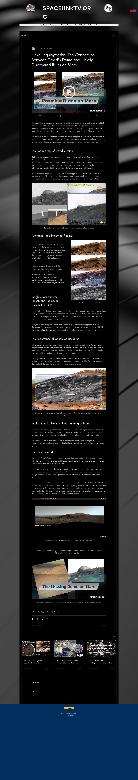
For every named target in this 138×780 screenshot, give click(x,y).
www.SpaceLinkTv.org (69, 715)
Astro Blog (25, 35)
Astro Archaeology (38, 612)
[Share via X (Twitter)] (37, 619)
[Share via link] (47, 619)
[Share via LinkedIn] (42, 619)
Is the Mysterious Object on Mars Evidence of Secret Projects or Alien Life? (67, 661)
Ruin (62, 612)
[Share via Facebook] (33, 619)
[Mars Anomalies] (36, 648)
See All (114, 636)
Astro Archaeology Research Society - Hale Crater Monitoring (35, 661)
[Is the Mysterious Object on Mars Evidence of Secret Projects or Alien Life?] (69, 648)
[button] (114, 35)
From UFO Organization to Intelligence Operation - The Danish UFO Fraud (100, 661)
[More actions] (105, 49)
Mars (48, 612)
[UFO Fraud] (101, 648)
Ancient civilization (71, 612)
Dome (55, 612)
